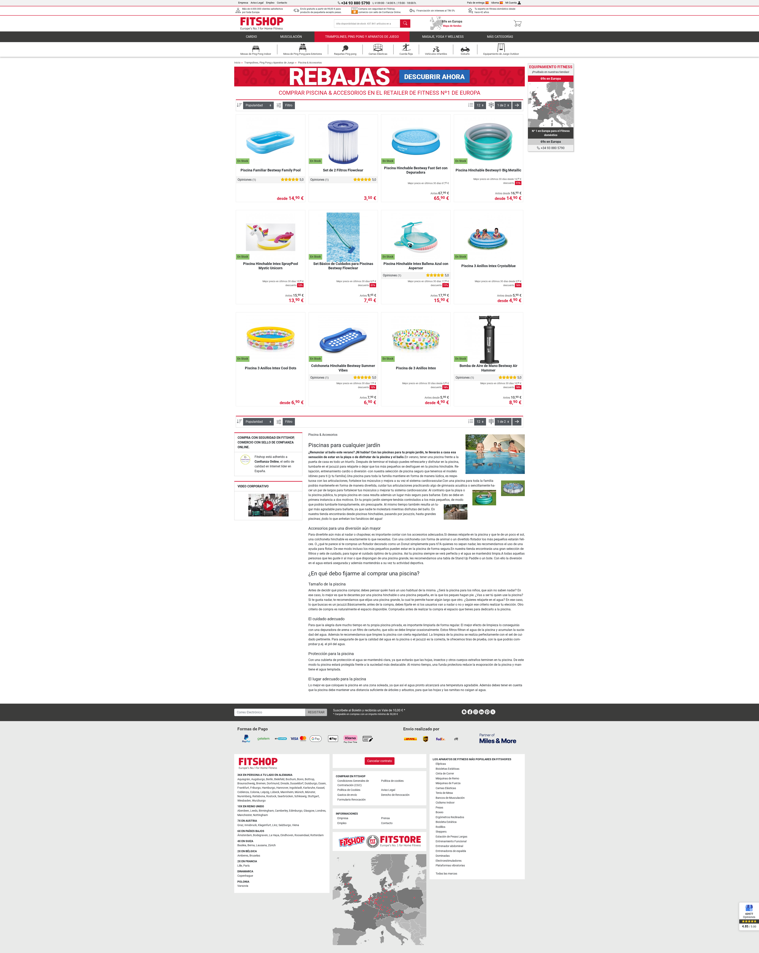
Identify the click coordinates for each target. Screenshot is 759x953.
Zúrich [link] (272, 845)
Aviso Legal (257, 2)
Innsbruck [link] (251, 825)
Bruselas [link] (254, 855)
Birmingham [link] (266, 810)
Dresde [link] (284, 783)
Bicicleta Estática (446, 822)
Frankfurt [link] (243, 787)
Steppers (441, 831)
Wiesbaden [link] (244, 800)
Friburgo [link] (255, 787)
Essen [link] (322, 783)
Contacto (282, 2)
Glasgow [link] (309, 810)
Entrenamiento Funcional (451, 841)
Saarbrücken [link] (285, 796)
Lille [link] (239, 865)
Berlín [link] (269, 779)
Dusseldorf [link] (296, 783)
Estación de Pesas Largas (451, 836)
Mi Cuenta (511, 2)
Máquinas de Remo (447, 778)
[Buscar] (405, 23)
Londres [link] (320, 810)
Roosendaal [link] (302, 835)
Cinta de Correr (445, 773)
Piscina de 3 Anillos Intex (416, 368)
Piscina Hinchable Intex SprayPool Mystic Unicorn (270, 266)
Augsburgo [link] (258, 779)
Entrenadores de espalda (451, 851)
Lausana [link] (261, 845)
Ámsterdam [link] (244, 835)
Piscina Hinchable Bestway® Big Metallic (488, 170)
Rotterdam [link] (317, 835)
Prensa (385, 818)
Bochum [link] (291, 779)
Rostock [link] (271, 796)
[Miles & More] (498, 738)
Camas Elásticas (446, 788)
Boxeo (439, 812)
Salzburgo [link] (284, 825)
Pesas (439, 807)
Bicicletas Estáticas (447, 769)
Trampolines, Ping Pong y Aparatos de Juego (362, 37)
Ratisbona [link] (258, 796)
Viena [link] (295, 825)
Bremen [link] (261, 783)
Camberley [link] (281, 810)
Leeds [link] (254, 810)
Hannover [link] (282, 787)
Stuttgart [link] (313, 796)
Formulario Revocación (351, 799)
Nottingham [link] (260, 815)
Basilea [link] (241, 845)
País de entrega (475, 2)
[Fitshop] (262, 23)
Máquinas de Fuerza (448, 783)
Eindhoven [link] (286, 835)
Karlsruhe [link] (309, 787)
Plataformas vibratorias (450, 865)
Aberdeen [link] (243, 810)
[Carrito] (519, 23)
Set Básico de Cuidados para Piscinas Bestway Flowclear (343, 266)
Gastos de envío (347, 795)
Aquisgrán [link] (243, 779)
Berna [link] (251, 845)
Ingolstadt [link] (295, 787)
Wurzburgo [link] (259, 800)
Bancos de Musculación (450, 798)
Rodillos (440, 827)
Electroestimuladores (449, 860)
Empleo (270, 2)
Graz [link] (240, 825)
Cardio (251, 37)
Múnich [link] (299, 792)
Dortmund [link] (273, 783)
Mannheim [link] (287, 792)
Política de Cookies (348, 790)
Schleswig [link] (300, 796)
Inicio (237, 62)
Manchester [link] (244, 815)
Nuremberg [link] (244, 796)
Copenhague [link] (245, 875)
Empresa (243, 2)
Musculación (291, 37)
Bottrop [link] (309, 779)
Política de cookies (392, 781)
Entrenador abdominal (449, 846)
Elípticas (441, 764)
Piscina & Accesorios (310, 62)
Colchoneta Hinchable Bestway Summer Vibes (343, 368)
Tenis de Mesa (444, 793)
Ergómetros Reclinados (450, 817)
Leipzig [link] (265, 792)
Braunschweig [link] (246, 783)
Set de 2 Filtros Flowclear (343, 170)
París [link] (246, 865)
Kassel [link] (320, 787)
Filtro (288, 105)
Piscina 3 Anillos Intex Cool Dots (270, 368)
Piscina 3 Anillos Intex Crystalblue (488, 266)
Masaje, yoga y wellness (443, 37)
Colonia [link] (254, 792)
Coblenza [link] (243, 792)
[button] (516, 105)
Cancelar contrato (379, 761)
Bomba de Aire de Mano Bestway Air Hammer (488, 368)
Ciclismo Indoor (445, 802)
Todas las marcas (446, 873)
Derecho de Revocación (395, 795)
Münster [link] (310, 792)
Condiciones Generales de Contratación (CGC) (353, 783)
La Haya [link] (274, 835)
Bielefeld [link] (279, 779)
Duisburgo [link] (311, 783)
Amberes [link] (242, 855)
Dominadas (443, 856)
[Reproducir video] (268, 505)
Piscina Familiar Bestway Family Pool (271, 170)
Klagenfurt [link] (264, 825)
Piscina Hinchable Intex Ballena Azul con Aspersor (415, 266)
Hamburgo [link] (268, 787)
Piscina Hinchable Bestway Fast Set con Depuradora (415, 170)
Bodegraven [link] (260, 835)
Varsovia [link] (242, 886)
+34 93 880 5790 (552, 148)
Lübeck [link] (274, 792)
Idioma (495, 2)
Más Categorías (500, 37)
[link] (245, 459)
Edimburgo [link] (295, 810)
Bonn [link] (300, 779)
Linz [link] (274, 825)
